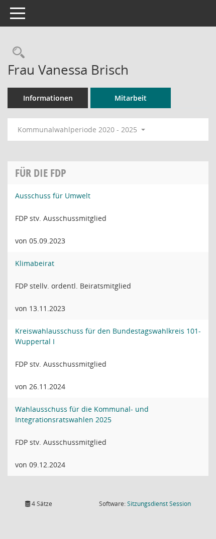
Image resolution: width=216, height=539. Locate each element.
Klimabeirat (34, 263)
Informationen (48, 98)
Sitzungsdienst (159, 503)
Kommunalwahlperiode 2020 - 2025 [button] (78, 129)
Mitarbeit (131, 98)
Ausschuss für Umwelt (52, 195)
